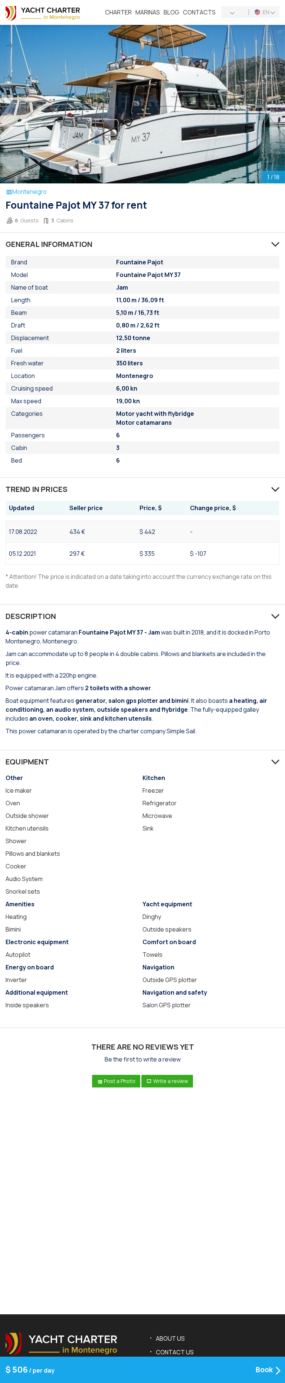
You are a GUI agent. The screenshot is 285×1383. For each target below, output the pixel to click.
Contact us (175, 1352)
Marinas (147, 12)
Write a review (170, 1080)
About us (170, 1338)
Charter (118, 12)
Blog (171, 12)
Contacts (199, 12)
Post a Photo (119, 1080)
